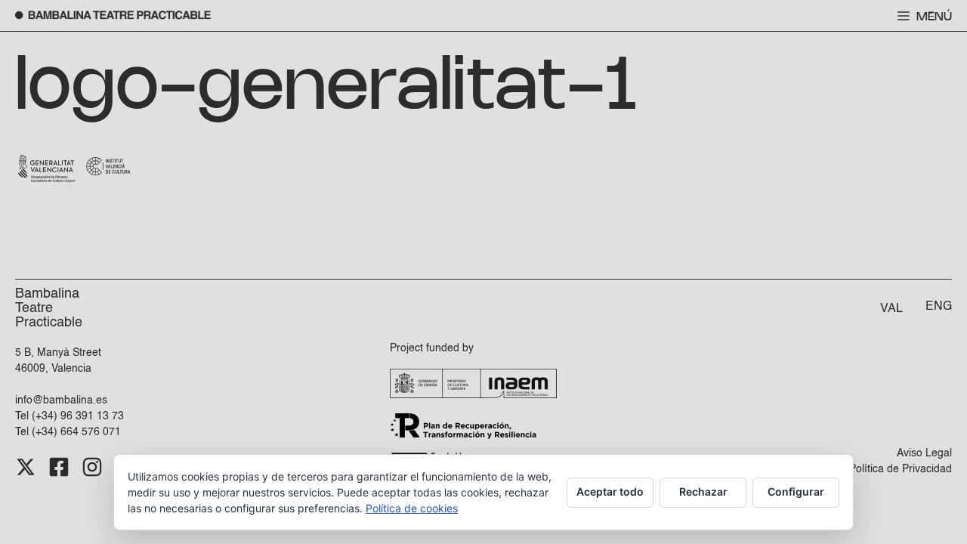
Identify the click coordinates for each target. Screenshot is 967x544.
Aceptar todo (610, 491)
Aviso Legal (924, 453)
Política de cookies (412, 508)
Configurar (796, 491)
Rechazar (703, 491)
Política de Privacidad (900, 469)
